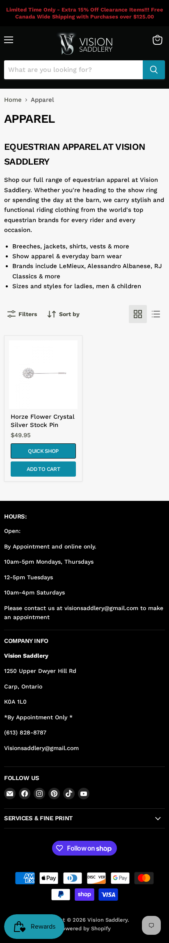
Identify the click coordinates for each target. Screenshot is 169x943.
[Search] (154, 69)
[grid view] (138, 314)
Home (13, 99)
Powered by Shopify (85, 928)
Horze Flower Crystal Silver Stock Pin (43, 421)
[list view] (156, 314)
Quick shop (43, 451)
